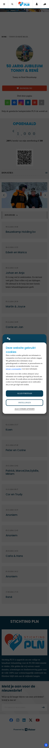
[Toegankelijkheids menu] (46, 745)
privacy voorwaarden (13, 369)
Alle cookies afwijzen (25, 409)
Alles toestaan (24, 393)
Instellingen (24, 403)
